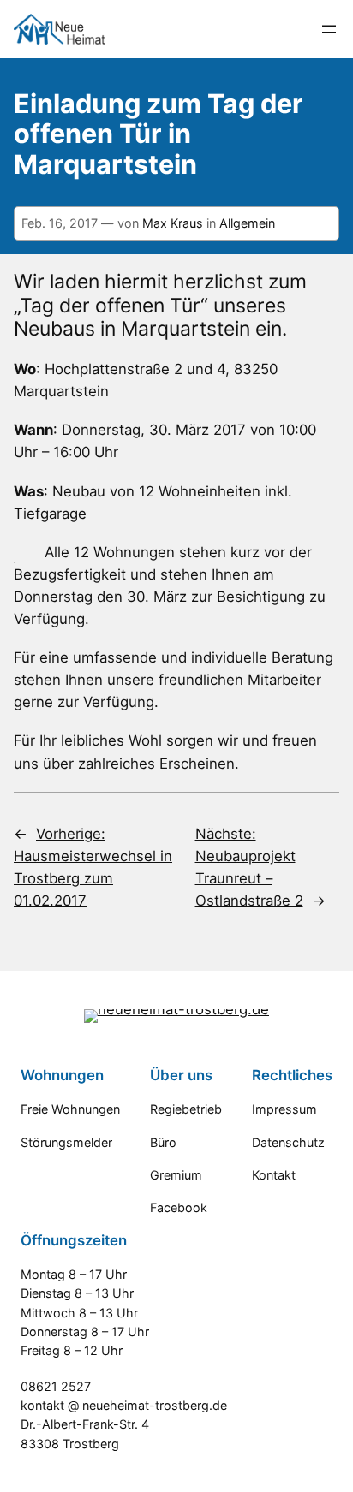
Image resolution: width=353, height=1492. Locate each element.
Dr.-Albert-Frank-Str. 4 (85, 1424)
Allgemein (247, 223)
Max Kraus (172, 223)
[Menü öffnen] (329, 29)
